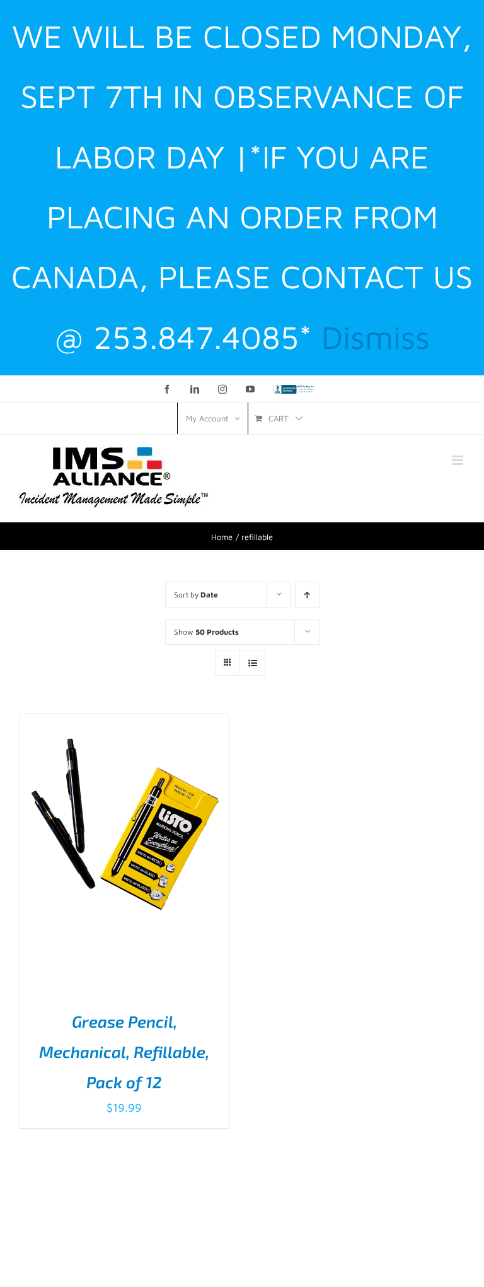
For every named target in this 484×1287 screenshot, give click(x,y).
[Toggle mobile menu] (458, 460)
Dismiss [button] (375, 337)
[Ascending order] (307, 595)
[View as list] (252, 662)
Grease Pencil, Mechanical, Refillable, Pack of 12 (124, 1051)
